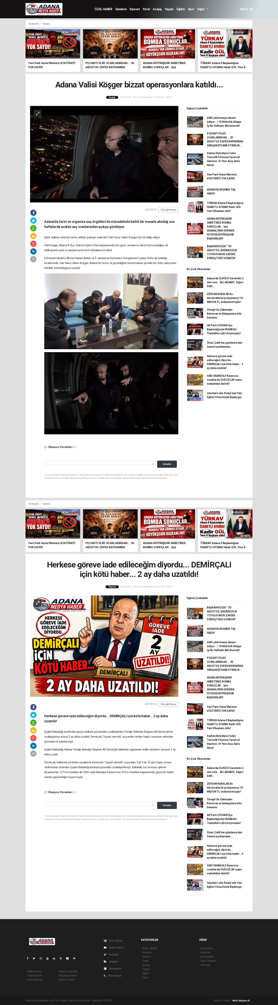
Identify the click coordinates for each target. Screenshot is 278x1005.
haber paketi (135, 1000)
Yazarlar (113, 954)
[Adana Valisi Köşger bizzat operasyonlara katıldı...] (104, 153)
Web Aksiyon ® (241, 1000)
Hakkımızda (34, 971)
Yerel (146, 9)
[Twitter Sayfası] (35, 958)
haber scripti (150, 1000)
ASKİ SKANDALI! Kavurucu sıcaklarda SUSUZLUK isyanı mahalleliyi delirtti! (224, 379)
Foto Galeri (116, 940)
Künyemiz (115, 968)
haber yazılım (166, 1000)
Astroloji (205, 964)
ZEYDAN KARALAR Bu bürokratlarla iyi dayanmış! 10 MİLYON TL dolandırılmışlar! (225, 298)
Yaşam (169, 9)
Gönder (167, 464)
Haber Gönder (67, 979)
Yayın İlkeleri (34, 975)
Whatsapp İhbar (68, 975)
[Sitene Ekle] (75, 958)
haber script (181, 1000)
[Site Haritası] (69, 958)
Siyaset (135, 9)
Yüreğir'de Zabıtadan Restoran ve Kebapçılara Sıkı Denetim (224, 313)
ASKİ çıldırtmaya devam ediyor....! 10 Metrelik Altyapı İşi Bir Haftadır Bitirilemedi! (224, 121)
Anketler (205, 952)
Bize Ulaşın (115, 975)
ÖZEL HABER (103, 9)
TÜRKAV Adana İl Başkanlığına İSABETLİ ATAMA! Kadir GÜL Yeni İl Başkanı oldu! (225, 206)
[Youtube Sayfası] (49, 958)
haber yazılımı (120, 1000)
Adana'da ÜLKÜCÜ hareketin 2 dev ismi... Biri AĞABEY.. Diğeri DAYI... (225, 282)
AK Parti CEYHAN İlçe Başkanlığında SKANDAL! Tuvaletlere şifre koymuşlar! (224, 329)
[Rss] (62, 958)
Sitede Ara (206, 948)
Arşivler (113, 961)
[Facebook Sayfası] (29, 958)
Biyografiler (207, 956)
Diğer (201, 9)
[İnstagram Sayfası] (42, 958)
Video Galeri (116, 947)
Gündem (121, 9)
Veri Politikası (35, 979)
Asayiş (157, 9)
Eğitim (181, 9)
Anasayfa (34, 23)
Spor (191, 9)
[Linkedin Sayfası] (55, 958)
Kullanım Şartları (68, 971)
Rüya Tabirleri (208, 960)
